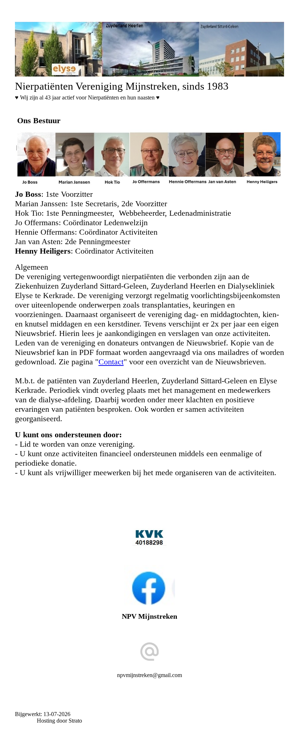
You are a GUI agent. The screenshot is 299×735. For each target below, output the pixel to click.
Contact (111, 361)
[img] (149, 49)
